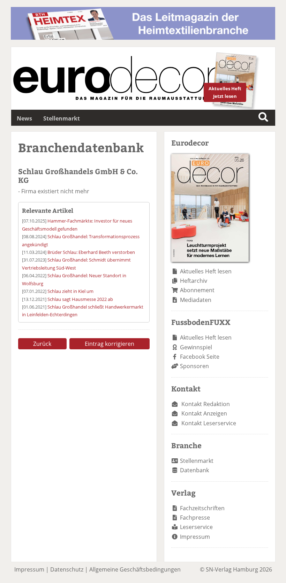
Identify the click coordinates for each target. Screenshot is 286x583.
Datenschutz (66, 569)
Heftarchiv (193, 281)
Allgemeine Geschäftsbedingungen (135, 569)
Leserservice (196, 527)
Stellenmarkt (61, 118)
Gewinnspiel (196, 347)
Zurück (42, 344)
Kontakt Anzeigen (204, 413)
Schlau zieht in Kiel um (70, 291)
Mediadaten (195, 300)
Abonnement (197, 290)
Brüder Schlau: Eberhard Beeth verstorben (91, 252)
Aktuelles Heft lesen (206, 271)
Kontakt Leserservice (208, 423)
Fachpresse (195, 517)
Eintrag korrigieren (109, 344)
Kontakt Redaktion (205, 404)
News (24, 118)
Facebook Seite (199, 356)
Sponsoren (194, 366)
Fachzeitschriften (202, 508)
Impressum (195, 537)
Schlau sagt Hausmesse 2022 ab (80, 299)
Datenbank (194, 470)
